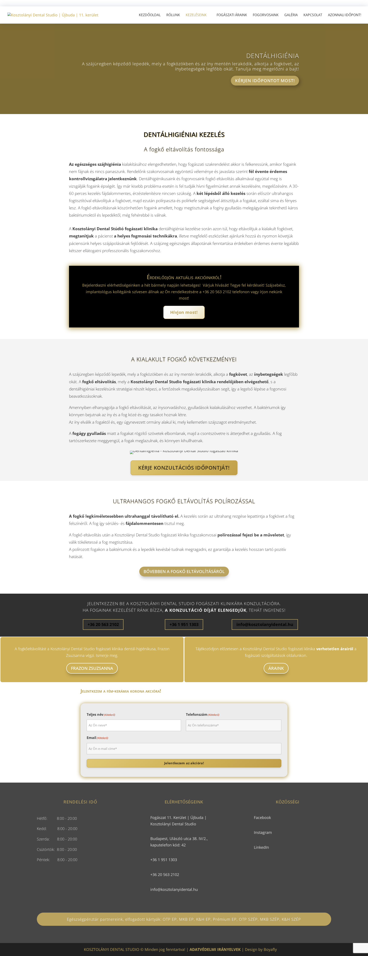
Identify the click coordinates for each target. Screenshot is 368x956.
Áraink (276, 668)
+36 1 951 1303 (184, 624)
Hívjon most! (184, 312)
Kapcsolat (312, 15)
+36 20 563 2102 (103, 624)
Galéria (291, 15)
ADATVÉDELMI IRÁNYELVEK (215, 949)
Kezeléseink (196, 15)
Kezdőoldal (150, 15)
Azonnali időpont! (344, 15)
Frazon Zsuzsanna (92, 668)
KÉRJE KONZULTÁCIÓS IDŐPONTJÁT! (184, 467)
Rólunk (173, 15)
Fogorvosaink (266, 15)
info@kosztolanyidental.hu (264, 624)
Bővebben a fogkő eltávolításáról (184, 571)
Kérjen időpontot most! (265, 80)
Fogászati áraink (232, 15)
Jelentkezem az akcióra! (184, 763)
